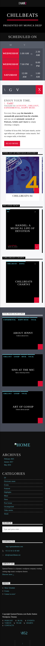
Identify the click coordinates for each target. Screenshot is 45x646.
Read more (12, 143)
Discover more (7, 574)
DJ (8, 211)
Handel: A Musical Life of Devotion (23, 228)
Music (6, 496)
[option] (23, 179)
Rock (24, 357)
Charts (29, 623)
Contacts (9, 625)
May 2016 (7, 465)
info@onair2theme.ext (12, 555)
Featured (7, 488)
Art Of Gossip (23, 406)
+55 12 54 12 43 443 (12, 551)
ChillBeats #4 (22, 195)
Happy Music (28, 108)
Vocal (33, 320)
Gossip (16, 357)
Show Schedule (9, 588)
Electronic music (9, 481)
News (6, 499)
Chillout (33, 106)
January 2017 (8, 462)
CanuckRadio (12, 245)
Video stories (8, 510)
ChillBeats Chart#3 (23, 283)
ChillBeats (12, 159)
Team (18, 623)
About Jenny (23, 332)
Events (6, 485)
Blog (20, 621)
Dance (22, 264)
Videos (8, 623)
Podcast (9, 621)
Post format (8, 503)
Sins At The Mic (23, 369)
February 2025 (9, 459)
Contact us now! (9, 594)
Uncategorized (9, 507)
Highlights (7, 492)
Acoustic (21, 106)
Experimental (12, 108)
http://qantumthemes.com (14, 546)
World (6, 514)
